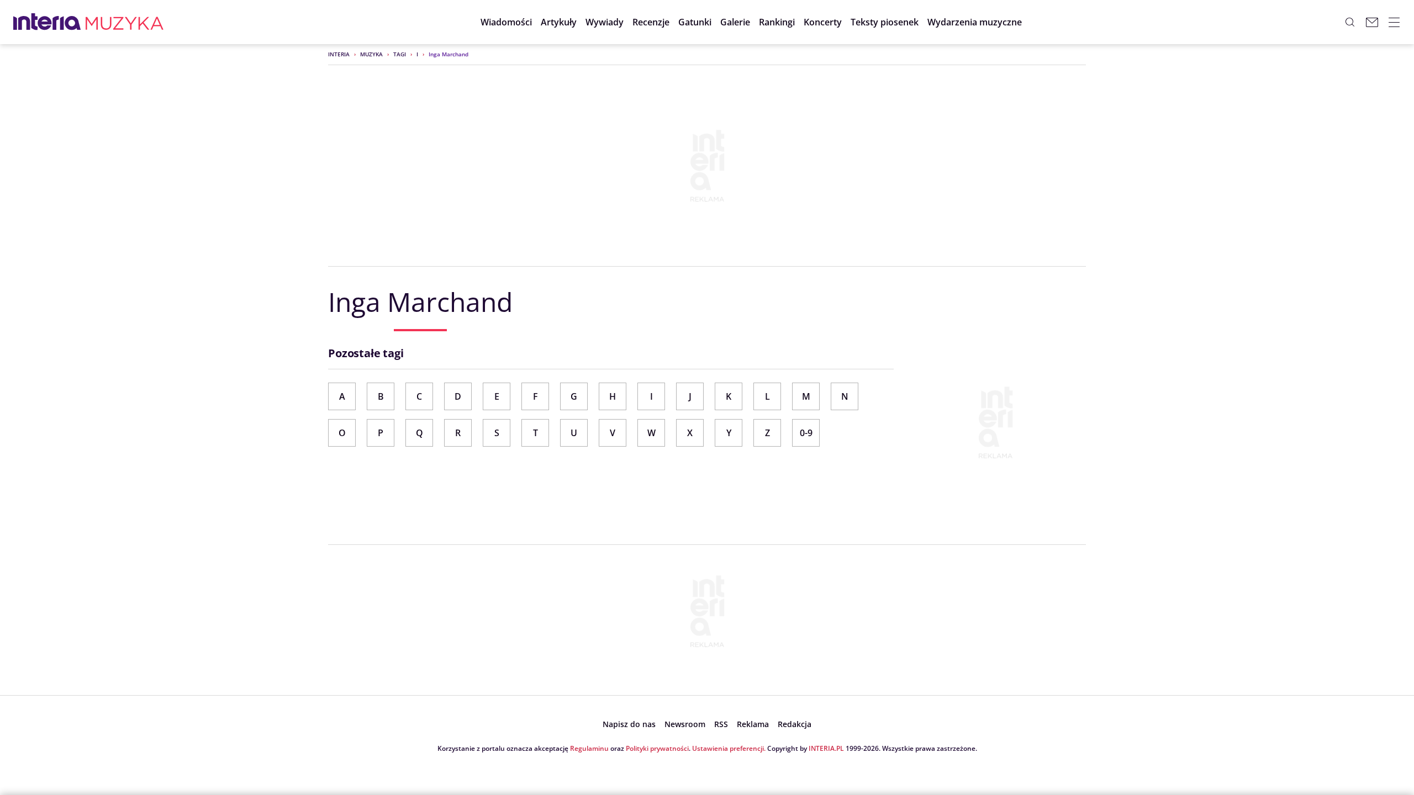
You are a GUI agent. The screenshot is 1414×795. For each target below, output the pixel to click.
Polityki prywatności (657, 748)
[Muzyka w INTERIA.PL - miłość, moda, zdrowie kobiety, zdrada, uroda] (124, 22)
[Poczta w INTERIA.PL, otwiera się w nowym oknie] (1372, 22)
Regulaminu (589, 748)
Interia (339, 54)
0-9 (806, 433)
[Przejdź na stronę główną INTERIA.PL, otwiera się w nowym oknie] (47, 22)
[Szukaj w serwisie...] (1350, 22)
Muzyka (371, 54)
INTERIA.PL (826, 748)
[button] (695, 22)
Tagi (399, 54)
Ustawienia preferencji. (729, 748)
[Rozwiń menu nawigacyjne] (1394, 22)
